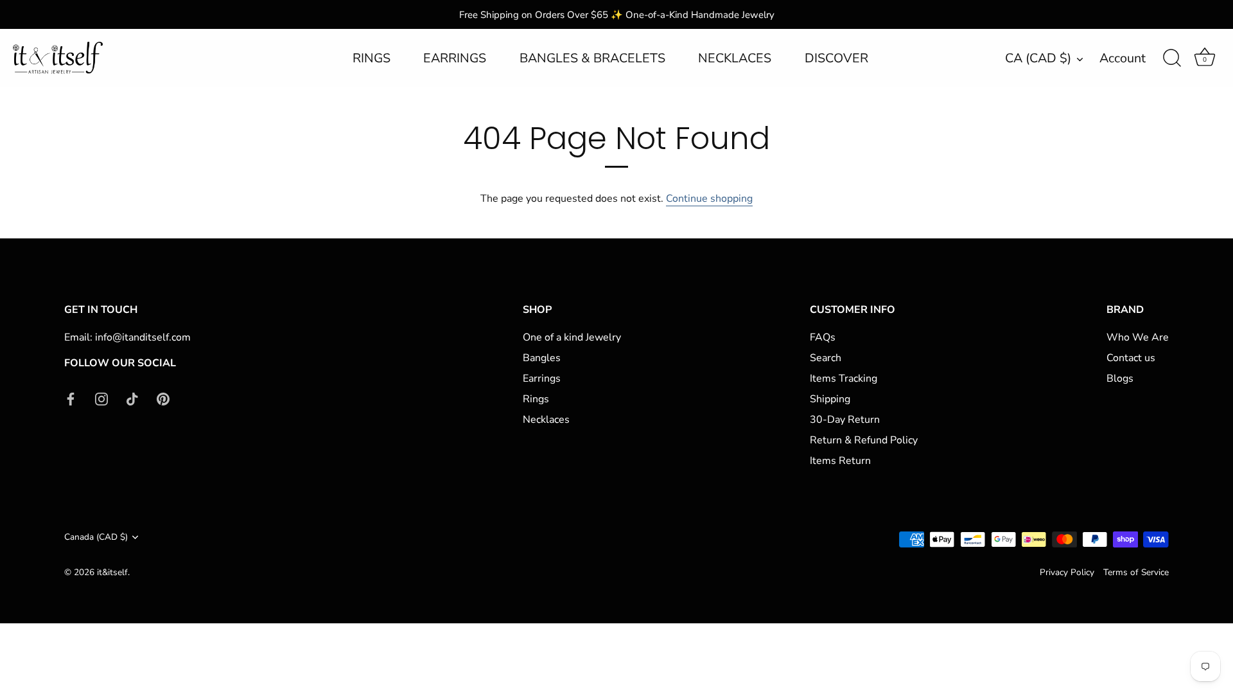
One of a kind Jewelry (572, 337)
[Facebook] (70, 398)
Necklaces (546, 420)
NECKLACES (734, 58)
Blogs (1119, 378)
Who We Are (1137, 337)
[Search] (1172, 58)
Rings (536, 399)
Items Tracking (843, 378)
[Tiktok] (132, 398)
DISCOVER (836, 58)
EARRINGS (454, 58)
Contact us (1130, 358)
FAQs (822, 337)
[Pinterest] (163, 398)
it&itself (112, 572)
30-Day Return (845, 420)
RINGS (371, 58)
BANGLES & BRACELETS (592, 58)
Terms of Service (1136, 572)
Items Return (840, 461)
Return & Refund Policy (864, 440)
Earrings (542, 378)
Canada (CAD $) (96, 536)
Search (825, 358)
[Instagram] (101, 398)
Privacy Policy (1067, 572)
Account (1122, 58)
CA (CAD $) (1038, 59)
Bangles (542, 358)
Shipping (830, 399)
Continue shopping (709, 198)
